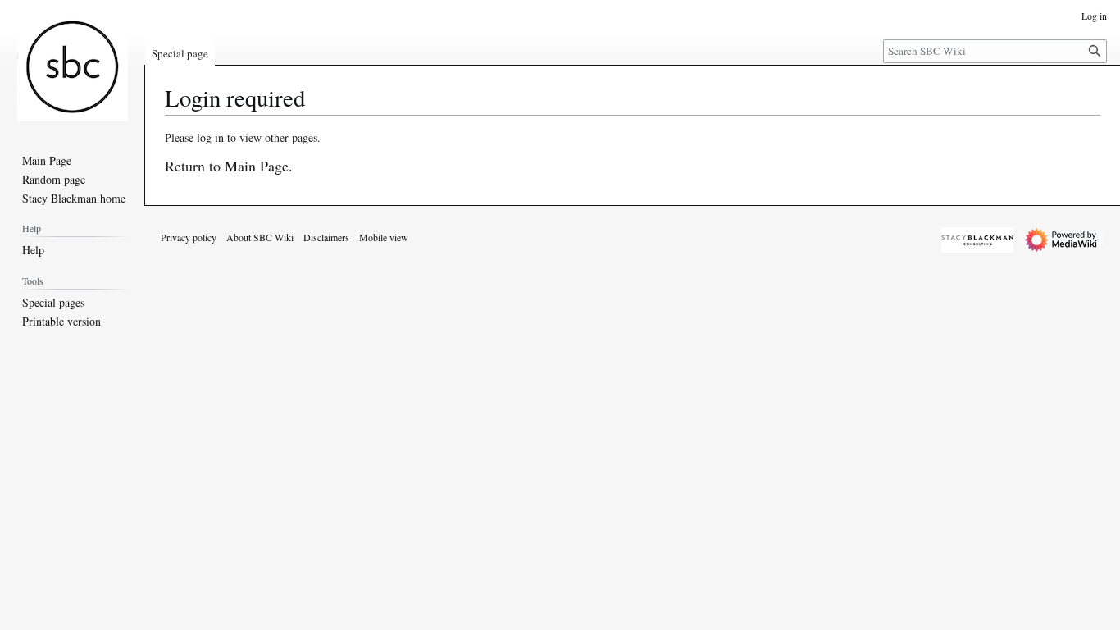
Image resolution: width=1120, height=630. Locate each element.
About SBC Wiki (260, 237)
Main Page (257, 166)
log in (210, 137)
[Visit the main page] (72, 65)
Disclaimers (326, 237)
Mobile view (383, 237)
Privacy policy (188, 237)
